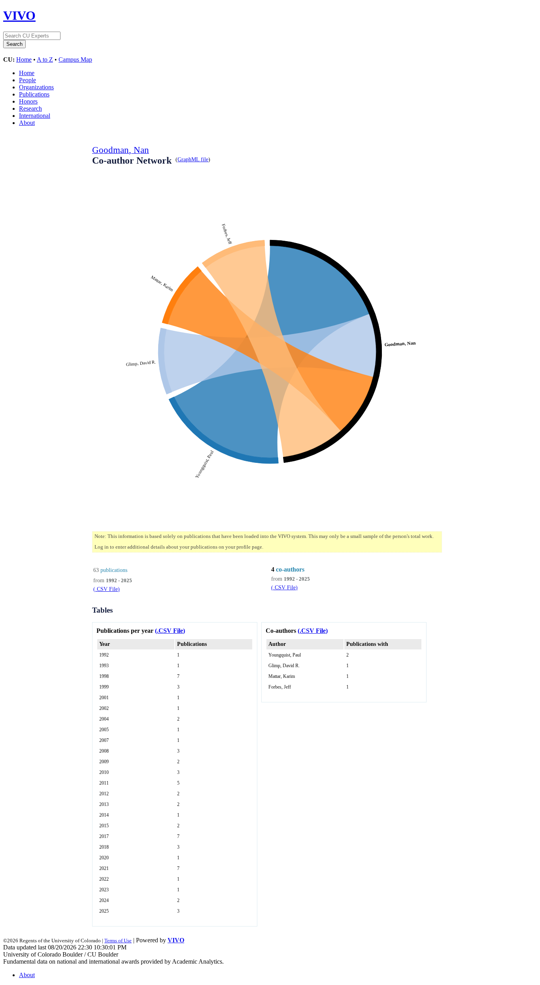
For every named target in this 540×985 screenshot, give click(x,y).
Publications (34, 94)
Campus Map (75, 59)
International (34, 115)
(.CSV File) (106, 589)
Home (24, 59)
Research (30, 108)
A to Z (45, 59)
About (27, 122)
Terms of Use (118, 940)
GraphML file (192, 159)
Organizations (36, 87)
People (27, 80)
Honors (28, 101)
